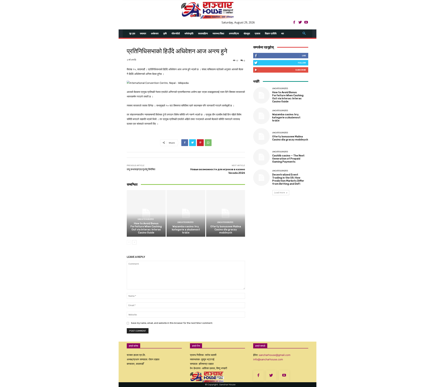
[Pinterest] (200, 142)
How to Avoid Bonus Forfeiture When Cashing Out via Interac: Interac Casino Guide (146, 228)
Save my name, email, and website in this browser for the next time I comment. (172, 323)
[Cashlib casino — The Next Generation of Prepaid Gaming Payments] (261, 157)
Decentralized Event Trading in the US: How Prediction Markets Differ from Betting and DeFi (288, 179)
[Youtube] (306, 22)
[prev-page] (129, 242)
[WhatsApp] (208, 142)
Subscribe (300, 70)
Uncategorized (146, 219)
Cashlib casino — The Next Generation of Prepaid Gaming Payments (288, 158)
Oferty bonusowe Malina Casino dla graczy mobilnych (225, 229)
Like (304, 55)
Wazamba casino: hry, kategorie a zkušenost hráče (186, 229)
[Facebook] (294, 22)
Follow (302, 62)
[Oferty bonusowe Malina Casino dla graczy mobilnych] (225, 213)
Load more (279, 192)
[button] (304, 33)
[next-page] (134, 242)
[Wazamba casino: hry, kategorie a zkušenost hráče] (186, 213)
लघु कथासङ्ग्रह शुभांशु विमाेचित (141, 169)
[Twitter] (300, 22)
